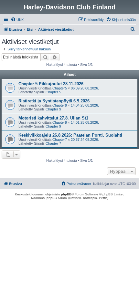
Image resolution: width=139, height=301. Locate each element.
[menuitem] (17, 20)
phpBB (66, 194)
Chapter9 (59, 105)
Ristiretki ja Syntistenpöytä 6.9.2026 (54, 101)
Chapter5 (59, 88)
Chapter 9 (53, 109)
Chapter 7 (53, 143)
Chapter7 (59, 139)
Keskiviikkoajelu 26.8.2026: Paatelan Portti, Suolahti (70, 135)
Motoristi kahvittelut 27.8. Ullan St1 (53, 118)
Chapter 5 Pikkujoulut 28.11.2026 (50, 83)
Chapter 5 (53, 92)
